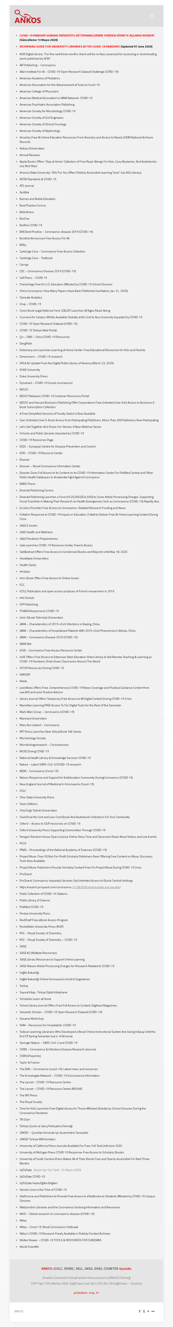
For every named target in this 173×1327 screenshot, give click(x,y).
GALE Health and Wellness (36, 532)
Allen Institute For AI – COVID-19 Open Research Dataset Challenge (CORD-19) (69, 71)
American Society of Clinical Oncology (43, 124)
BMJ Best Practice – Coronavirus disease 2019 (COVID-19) (56, 231)
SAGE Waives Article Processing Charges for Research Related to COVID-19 (67, 966)
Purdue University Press (35, 913)
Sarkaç (24, 985)
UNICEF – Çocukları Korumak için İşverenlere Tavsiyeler (54, 1132)
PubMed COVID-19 (31, 907)
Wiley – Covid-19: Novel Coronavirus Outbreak (49, 1227)
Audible (24, 192)
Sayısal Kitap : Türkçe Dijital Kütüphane (43, 992)
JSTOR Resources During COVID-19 (42, 668)
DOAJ (98, 1268)
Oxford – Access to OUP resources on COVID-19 (50, 823)
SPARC (69, 1268)
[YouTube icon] (148, 1311)
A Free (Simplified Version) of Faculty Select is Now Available (57, 413)
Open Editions (29, 803)
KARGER (25, 674)
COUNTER (111, 1268)
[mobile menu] (151, 16)
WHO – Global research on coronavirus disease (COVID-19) (57, 1213)
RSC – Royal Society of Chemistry (40, 933)
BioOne (24, 218)
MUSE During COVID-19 (34, 751)
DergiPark (26, 343)
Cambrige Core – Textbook (36, 258)
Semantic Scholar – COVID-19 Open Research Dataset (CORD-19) (61, 1012)
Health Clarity (28, 565)
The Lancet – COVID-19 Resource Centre (45, 1082)
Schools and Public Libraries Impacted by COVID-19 (52, 433)
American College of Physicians (39, 91)
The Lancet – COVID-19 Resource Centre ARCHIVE (51, 1088)
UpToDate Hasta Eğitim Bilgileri (39, 1183)
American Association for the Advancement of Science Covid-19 (60, 84)
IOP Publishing (29, 604)
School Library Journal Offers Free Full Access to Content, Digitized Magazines (68, 1005)
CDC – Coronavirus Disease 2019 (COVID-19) (48, 271)
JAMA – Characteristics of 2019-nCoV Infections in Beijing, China (60, 624)
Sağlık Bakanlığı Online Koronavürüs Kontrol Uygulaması (55, 979)
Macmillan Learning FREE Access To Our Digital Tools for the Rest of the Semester (70, 705)
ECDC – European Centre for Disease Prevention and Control (58, 446)
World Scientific (29, 1246)
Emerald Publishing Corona (36, 490)
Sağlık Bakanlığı (29, 972)
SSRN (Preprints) (30, 1056)
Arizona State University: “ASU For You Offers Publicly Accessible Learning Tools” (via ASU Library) (80, 172)
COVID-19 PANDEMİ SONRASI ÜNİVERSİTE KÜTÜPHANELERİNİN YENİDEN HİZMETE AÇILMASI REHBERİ (87, 35)
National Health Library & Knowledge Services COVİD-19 (55, 757)
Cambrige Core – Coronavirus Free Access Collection (52, 251)
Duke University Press (34, 376)
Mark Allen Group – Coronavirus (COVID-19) (47, 711)
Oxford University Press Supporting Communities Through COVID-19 (62, 830)
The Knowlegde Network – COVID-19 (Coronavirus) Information (60, 1075)
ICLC (22, 584)
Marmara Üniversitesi (33, 718)
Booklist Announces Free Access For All (44, 238)
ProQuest (26, 874)
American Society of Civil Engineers (42, 117)
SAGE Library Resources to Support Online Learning (52, 959)
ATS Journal (27, 185)
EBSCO (24, 389)
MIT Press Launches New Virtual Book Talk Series (50, 731)
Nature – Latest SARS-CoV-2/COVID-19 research (50, 764)
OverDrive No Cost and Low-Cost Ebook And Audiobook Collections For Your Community (75, 817)
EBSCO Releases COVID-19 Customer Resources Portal (54, 396)
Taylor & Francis (30, 1062)
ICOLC (58, 1268)
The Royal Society (31, 1102)
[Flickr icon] (152, 1311)
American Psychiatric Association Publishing (47, 104)
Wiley (23, 1220)
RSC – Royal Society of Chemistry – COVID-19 (48, 939)
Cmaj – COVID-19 (31, 304)
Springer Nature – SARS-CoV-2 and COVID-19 (48, 1042)
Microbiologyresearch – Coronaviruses (44, 744)
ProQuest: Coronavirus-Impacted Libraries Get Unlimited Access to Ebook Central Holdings (76, 880)
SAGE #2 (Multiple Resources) (38, 953)
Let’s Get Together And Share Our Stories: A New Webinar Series (60, 426)
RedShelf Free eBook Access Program (44, 920)
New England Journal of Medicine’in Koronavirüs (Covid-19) (57, 784)
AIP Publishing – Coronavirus (38, 65)
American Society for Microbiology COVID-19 (48, 111)
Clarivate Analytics (31, 297)
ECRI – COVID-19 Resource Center (41, 453)
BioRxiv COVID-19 (31, 225)
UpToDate (26, 1170)
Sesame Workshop (32, 1018)
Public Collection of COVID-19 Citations (44, 893)
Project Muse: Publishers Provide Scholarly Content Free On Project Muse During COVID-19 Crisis (81, 867)
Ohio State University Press (37, 797)
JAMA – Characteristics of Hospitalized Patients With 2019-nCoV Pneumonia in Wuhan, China (77, 630)
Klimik (23, 681)
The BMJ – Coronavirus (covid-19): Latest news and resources (59, 1069)
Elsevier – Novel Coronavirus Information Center (50, 466)
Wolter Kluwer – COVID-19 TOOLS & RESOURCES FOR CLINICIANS (60, 1240)
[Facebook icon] (139, 1311)
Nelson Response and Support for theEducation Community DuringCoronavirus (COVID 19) (76, 777)
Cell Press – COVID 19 (33, 277)
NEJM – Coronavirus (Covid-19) (39, 771)
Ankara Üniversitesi (32, 148)
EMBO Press (27, 483)
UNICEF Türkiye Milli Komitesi (37, 1139)
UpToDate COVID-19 (32, 1176)
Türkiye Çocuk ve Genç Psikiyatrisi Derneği (46, 1126)
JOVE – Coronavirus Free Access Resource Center (51, 650)
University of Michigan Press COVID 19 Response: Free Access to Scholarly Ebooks (72, 1152)
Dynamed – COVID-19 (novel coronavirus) (46, 383)
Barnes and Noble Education (37, 199)
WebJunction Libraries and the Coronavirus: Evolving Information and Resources (70, 1207)
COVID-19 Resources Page (36, 440)
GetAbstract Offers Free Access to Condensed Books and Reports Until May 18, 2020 (73, 551)
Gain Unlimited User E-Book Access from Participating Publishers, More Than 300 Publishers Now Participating (89, 420)
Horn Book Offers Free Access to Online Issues (49, 578)
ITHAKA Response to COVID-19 (39, 611)
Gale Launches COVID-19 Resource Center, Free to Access (56, 545)
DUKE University (30, 369)
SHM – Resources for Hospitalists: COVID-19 (48, 1025)
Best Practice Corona (33, 205)
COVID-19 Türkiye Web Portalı (38, 330)
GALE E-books (28, 525)
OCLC (23, 790)
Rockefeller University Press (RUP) (42, 926)
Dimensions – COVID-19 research (41, 356)
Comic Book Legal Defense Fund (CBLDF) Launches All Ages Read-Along (65, 310)
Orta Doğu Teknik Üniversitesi (38, 810)
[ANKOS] (27, 15)
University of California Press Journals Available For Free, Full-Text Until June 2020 (71, 1145)
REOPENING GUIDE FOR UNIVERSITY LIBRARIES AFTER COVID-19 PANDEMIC (70, 46)
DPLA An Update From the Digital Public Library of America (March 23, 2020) (67, 363)
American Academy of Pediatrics (40, 78)
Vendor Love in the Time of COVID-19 (43, 1189)
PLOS (23, 843)
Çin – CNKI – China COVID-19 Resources (45, 337)
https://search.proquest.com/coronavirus (46, 887)
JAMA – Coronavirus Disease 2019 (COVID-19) (49, 637)
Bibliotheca (27, 212)
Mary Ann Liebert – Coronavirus (39, 725)
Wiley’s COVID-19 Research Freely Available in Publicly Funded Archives (65, 1233)
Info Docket (27, 597)
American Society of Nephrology (40, 130)
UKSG (89, 1268)
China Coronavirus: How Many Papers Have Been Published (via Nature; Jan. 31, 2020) (74, 291)
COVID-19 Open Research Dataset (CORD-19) (48, 323)
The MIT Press (29, 1095)
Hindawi (25, 571)
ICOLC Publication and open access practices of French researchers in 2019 (67, 591)
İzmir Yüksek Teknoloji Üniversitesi (41, 617)
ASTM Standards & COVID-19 (38, 179)
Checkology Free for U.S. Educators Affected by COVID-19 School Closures (66, 284)
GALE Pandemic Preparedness (39, 538)
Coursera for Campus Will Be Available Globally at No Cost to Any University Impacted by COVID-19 (81, 317)
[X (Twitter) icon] (144, 1311)
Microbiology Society (33, 738)
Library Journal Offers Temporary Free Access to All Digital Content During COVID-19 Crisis (76, 698)
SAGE (23, 946)
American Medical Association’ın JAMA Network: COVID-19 (56, 98)
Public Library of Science (35, 900)
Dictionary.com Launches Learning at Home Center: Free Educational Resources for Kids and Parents (82, 350)
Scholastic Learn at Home (35, 999)
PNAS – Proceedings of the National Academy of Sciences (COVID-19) (63, 849)
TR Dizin (25, 1119)
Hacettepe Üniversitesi (34, 558)
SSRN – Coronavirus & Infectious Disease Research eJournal (58, 1049)
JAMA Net (25, 643)
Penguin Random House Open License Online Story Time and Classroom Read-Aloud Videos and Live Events (88, 836)
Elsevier (25, 459)
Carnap (24, 264)
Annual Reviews (30, 155)
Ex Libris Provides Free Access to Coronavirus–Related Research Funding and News (73, 508)
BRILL (23, 245)
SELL (79, 1268)
